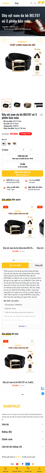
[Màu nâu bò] (14, 143)
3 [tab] (19, 260)
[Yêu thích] (32, 207)
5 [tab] (25, 260)
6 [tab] (28, 260)
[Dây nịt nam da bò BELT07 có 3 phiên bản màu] (28, 105)
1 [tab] (13, 260)
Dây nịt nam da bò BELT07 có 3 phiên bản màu (18, 384)
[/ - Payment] (12, 464)
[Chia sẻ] (41, 115)
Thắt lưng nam (14, 27)
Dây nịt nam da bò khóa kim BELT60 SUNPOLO (18, 249)
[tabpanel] (18, 230)
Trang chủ (5, 27)
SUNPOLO (18, 457)
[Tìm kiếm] (31, 3)
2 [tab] (16, 260)
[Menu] (35, 3)
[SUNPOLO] (6, 3)
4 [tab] (22, 260)
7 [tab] (31, 260)
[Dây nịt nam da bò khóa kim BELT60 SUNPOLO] (18, 225)
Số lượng (5, 149)
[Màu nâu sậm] (9, 143)
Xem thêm (22, 326)
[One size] (4, 143)
